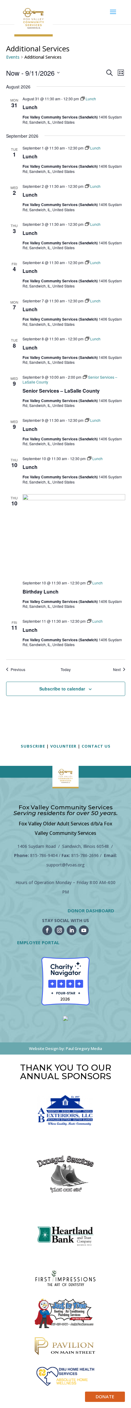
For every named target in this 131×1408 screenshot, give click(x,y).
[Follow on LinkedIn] (71, 930)
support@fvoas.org (65, 865)
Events (12, 57)
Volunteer (63, 746)
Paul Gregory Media (84, 1048)
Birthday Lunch (40, 591)
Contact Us (96, 746)
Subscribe (33, 746)
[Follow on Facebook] (47, 930)
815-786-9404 (44, 855)
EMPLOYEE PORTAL (38, 942)
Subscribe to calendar (62, 689)
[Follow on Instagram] (59, 930)
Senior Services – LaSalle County (61, 390)
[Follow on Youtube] (84, 930)
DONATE (105, 1396)
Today (66, 669)
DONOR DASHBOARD (91, 910)
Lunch (30, 107)
